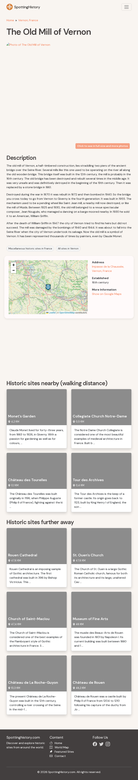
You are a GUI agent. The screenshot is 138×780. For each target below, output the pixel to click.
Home (10, 20)
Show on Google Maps (106, 294)
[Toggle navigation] (126, 7)
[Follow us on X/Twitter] (102, 745)
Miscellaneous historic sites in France (30, 248)
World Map (62, 747)
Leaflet (52, 312)
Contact (60, 756)
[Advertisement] (71, 348)
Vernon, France (28, 20)
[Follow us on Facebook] (95, 745)
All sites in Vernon (68, 248)
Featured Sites (64, 752)
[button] (48, 287)
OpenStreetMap (67, 312)
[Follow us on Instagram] (108, 745)
